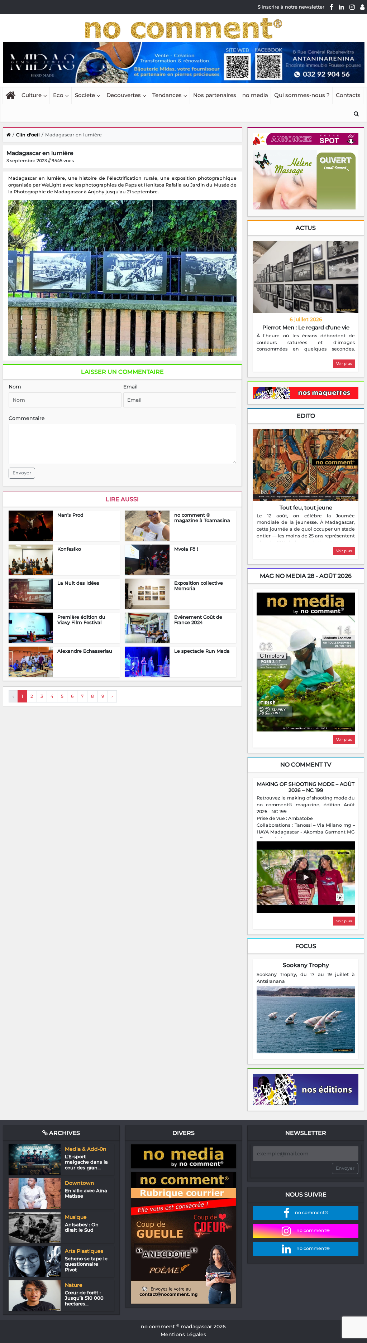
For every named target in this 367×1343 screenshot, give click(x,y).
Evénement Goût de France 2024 (198, 619)
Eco (58, 95)
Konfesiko (69, 549)
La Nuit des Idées (78, 583)
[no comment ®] (362, 7)
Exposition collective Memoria (198, 585)
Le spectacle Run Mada (202, 651)
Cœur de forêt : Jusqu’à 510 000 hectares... (84, 1298)
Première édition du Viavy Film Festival (81, 619)
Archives (64, 1133)
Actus (306, 227)
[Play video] (306, 877)
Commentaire (27, 418)
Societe (85, 95)
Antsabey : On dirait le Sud (82, 1227)
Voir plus (344, 363)
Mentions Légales (183, 1334)
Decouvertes (123, 95)
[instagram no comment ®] (352, 7)
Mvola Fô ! (186, 549)
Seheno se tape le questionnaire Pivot (86, 1264)
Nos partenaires (214, 95)
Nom (15, 386)
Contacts (348, 95)
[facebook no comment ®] (331, 7)
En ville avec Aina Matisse (86, 1193)
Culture (32, 95)
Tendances (167, 95)
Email (130, 386)
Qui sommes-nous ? (302, 95)
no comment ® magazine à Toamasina (202, 517)
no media (255, 95)
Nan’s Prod (70, 515)
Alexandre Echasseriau (84, 651)
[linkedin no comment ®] (341, 7)
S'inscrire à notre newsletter (291, 7)
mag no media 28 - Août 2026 (306, 576)
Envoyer (22, 472)
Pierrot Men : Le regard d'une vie (305, 327)
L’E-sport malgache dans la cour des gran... (86, 1162)
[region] (306, 343)
